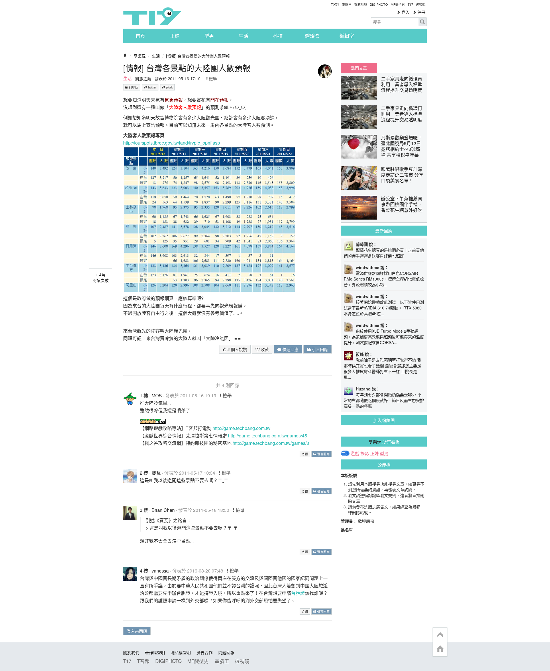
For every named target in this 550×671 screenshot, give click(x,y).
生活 (243, 35)
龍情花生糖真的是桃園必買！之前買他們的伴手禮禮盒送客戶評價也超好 (384, 252)
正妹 (175, 35)
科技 (278, 35)
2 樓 (144, 472)
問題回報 (226, 652)
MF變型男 (398, 4)
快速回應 (289, 349)
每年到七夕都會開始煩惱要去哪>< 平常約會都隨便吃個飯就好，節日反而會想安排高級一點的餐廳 (384, 400)
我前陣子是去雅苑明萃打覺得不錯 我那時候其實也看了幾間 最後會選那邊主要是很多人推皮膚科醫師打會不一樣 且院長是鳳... (382, 368)
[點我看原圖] (209, 218)
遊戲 (355, 453)
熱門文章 (359, 68)
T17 (152, 16)
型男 (209, 35)
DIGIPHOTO (379, 4)
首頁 (140, 35)
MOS (157, 395)
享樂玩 (139, 56)
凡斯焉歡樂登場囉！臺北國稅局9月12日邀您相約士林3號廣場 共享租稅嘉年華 (401, 146)
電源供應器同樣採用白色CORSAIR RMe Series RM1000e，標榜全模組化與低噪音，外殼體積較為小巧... (384, 278)
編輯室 (346, 35)
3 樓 (144, 510)
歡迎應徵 (366, 521)
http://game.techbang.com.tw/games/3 (271, 443)
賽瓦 (156, 472)
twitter (151, 87)
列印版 (133, 87)
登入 (404, 12)
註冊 (420, 12)
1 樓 (144, 395)
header (440, 635)
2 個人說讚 (236, 349)
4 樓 (144, 570)
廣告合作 (205, 652)
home (440, 649)
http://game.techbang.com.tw (241, 428)
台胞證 (298, 593)
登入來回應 (137, 631)
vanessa (160, 570)
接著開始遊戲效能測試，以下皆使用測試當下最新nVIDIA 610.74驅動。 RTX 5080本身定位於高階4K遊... (384, 307)
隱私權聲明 (181, 652)
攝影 (364, 453)
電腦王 (346, 4)
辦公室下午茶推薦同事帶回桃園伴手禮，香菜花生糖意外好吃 (401, 204)
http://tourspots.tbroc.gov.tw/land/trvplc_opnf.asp (171, 142)
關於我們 (131, 652)
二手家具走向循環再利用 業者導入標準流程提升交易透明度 (401, 84)
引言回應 (319, 349)
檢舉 (212, 78)
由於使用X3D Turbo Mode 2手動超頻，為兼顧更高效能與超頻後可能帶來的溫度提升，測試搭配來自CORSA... (384, 336)
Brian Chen (163, 510)
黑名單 (347, 529)
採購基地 (360, 4)
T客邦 (335, 4)
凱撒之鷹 (143, 78)
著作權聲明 (155, 652)
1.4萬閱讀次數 (101, 277)
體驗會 (312, 35)
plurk (169, 87)
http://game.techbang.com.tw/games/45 (267, 435)
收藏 (264, 349)
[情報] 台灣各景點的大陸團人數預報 (198, 56)
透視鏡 (420, 4)
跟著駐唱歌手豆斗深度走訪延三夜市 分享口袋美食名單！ (402, 175)
